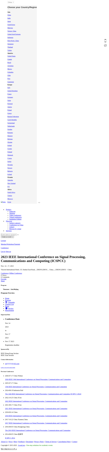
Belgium (10, 139)
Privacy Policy (39, 442)
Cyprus (9, 158)
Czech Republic (12, 120)
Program (8, 300)
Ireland (9, 145)
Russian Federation (13, 116)
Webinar (12, 213)
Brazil (9, 62)
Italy (8, 87)
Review (11, 308)
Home (7, 298)
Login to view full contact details (8, 367)
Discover (9, 221)
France (9, 94)
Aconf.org (21, 445)
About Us (4, 442)
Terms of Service (51, 442)
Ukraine (9, 142)
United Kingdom (12, 91)
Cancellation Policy (64, 442)
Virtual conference (15, 217)
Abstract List (9, 304)
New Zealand (11, 183)
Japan (9, 21)
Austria (9, 107)
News (11, 442)
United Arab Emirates (14, 34)
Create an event (7, 237)
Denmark (10, 155)
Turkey (9, 50)
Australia (10, 180)
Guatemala (10, 82)
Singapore (10, 44)
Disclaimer (29, 442)
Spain (9, 100)
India (9, 18)
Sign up (8, 251)
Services (9, 231)
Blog (15, 442)
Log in (3, 251)
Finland (9, 152)
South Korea (11, 24)
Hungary (10, 136)
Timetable (11, 302)
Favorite (3, 279)
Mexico (9, 69)
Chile (9, 75)
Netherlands (11, 126)
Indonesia (10, 37)
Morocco (10, 199)
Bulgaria (10, 171)
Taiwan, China (11, 31)
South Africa (11, 192)
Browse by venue (15, 229)
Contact (74, 442)
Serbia (9, 161)
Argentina (10, 66)
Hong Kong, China (13, 41)
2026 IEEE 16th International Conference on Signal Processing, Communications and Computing (38, 379)
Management (9, 310)
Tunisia (9, 195)
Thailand (10, 47)
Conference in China (16, 225)
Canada (9, 59)
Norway (9, 168)
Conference (5, 248)
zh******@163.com (12, 364)
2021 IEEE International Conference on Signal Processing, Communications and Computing (36, 408)
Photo (7, 306)
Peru (8, 78)
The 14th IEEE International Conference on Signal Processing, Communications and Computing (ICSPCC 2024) (43, 394)
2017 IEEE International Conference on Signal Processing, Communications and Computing (36, 423)
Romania (10, 132)
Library (11, 227)
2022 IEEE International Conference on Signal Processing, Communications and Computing (36, 401)
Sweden (9, 129)
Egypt (9, 202)
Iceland (9, 174)
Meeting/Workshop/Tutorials (10, 244)
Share (3, 281)
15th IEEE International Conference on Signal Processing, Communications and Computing (36, 387)
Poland (9, 110)
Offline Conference (15, 273)
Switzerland (11, 123)
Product (8, 209)
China (9, 15)
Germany (10, 97)
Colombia (10, 72)
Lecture (3, 241)
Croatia (9, 149)
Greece (9, 113)
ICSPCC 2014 (10, 438)
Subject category (15, 223)
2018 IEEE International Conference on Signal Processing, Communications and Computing (36, 416)
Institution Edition (15, 219)
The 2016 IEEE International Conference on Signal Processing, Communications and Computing (37, 430)
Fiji (8, 186)
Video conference (15, 215)
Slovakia (10, 165)
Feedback (21, 442)
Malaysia (10, 28)
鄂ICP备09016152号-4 (9, 449)
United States (11, 56)
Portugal (10, 104)
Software (12, 211)
